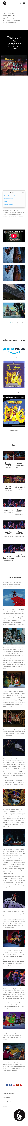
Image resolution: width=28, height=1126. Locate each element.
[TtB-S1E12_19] (14, 299)
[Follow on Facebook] (7, 1085)
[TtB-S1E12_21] (14, 262)
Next (23, 323)
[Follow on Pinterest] (21, 1085)
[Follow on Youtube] (17, 1085)
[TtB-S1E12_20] (14, 281)
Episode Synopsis (8, 204)
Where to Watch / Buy (10, 198)
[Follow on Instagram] (14, 1085)
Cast (5, 201)
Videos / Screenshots (9, 196)
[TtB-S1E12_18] (14, 318)
